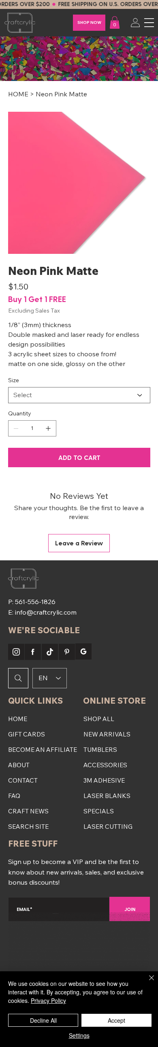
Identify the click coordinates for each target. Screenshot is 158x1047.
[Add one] (48, 428)
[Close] (146, 982)
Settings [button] (79, 1035)
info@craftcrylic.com (46, 612)
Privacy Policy (48, 1000)
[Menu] (149, 23)
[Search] (18, 678)
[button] (114, 22)
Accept (116, 1020)
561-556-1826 (35, 602)
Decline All (43, 1020)
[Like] (16, 652)
